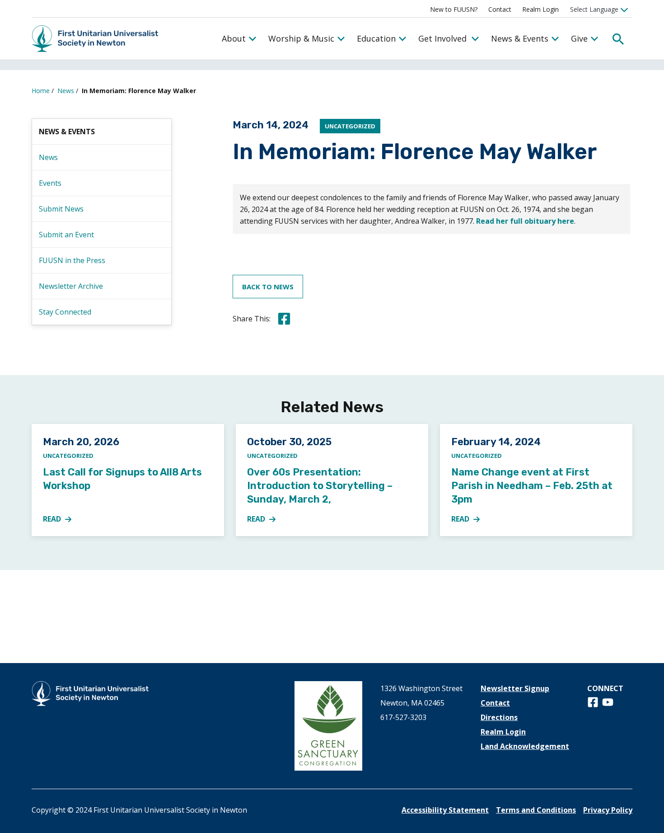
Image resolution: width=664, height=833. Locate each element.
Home (41, 90)
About (234, 38)
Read (62, 519)
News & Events (519, 38)
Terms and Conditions (536, 810)
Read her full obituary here (525, 221)
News (65, 90)
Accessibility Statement (445, 810)
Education (376, 38)
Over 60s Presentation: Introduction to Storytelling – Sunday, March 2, (320, 485)
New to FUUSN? (453, 9)
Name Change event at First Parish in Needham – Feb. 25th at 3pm (532, 485)
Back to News (268, 286)
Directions (499, 717)
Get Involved (442, 38)
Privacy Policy (607, 810)
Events (50, 183)
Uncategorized (350, 126)
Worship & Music (301, 38)
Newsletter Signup (515, 688)
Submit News (61, 209)
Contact (499, 9)
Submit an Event (66, 235)
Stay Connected (65, 312)
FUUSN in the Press (72, 260)
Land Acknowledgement (525, 746)
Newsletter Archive (71, 286)
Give (579, 38)
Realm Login (540, 9)
